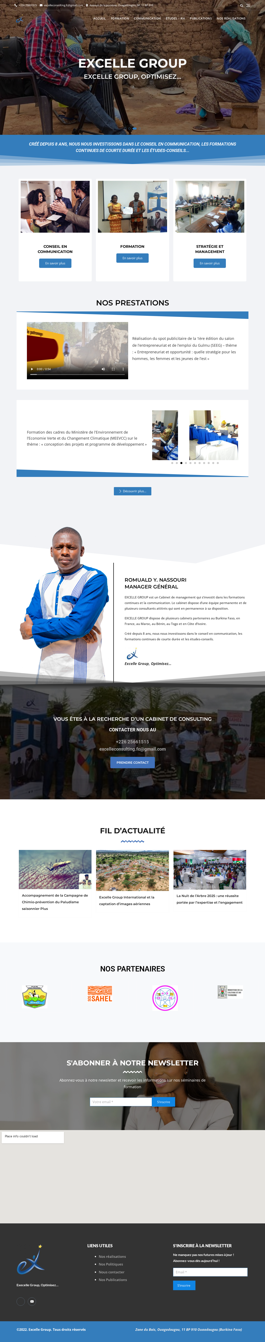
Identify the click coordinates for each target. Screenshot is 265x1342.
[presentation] (7, 69)
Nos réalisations (231, 18)
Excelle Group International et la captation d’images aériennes (126, 900)
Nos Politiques (111, 1264)
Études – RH (175, 18)
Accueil (99, 18)
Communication (147, 18)
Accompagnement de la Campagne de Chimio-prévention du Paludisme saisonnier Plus (55, 902)
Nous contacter (111, 1272)
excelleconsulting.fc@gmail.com (63, 5)
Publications (201, 18)
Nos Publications (113, 1279)
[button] (125, 129)
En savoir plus (55, 263)
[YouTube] (32, 1301)
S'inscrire (163, 1102)
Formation (120, 18)
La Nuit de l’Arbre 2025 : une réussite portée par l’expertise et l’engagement (210, 899)
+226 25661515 (27, 5)
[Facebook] (21, 1301)
